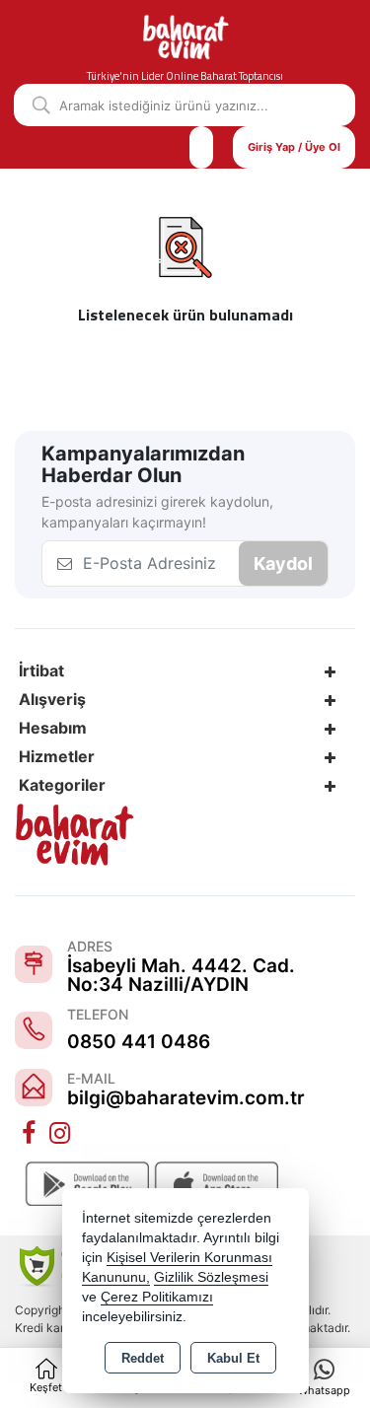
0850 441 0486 (138, 1041)
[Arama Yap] (34, 105)
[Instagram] (62, 1134)
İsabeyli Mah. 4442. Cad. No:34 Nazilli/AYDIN (181, 975)
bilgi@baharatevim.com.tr (186, 1098)
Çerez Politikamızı (157, 1297)
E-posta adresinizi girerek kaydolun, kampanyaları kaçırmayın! (157, 511)
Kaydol (283, 563)
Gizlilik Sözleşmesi (211, 1277)
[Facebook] (30, 1134)
